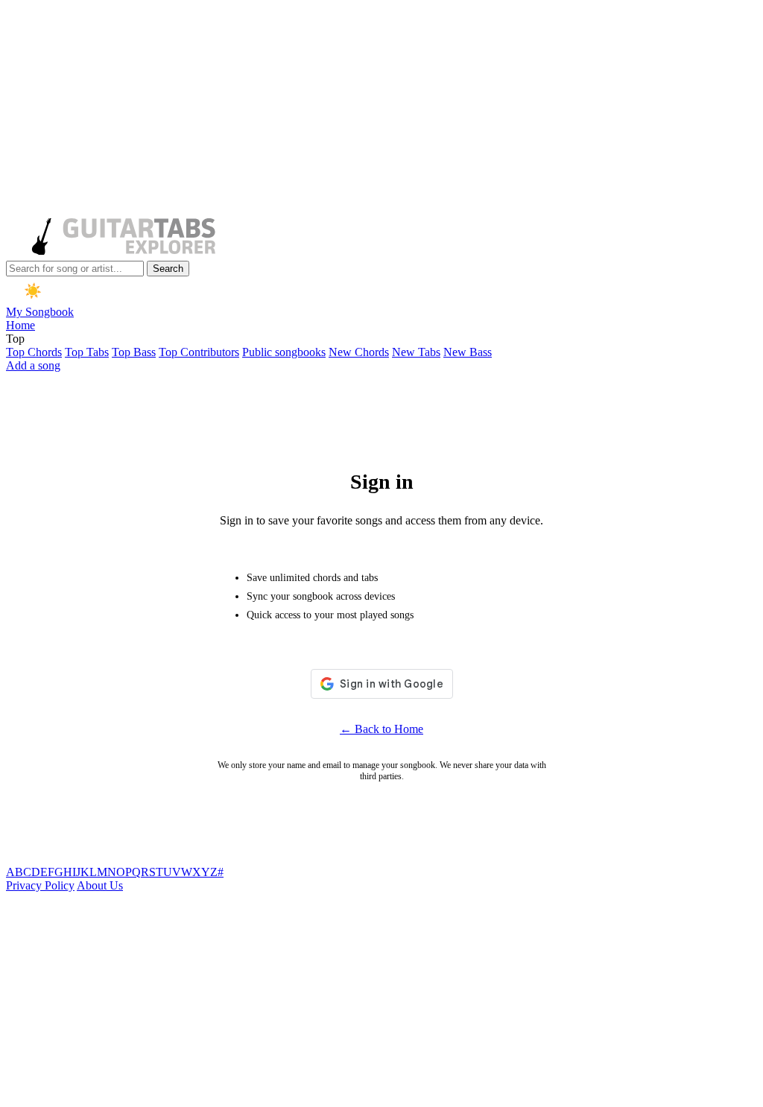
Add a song (33, 365)
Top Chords (34, 352)
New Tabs (416, 352)
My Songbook (40, 311)
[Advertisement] (381, 110)
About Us (100, 885)
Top (15, 338)
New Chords (359, 352)
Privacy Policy (40, 885)
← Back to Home (381, 729)
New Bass (467, 352)
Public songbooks (284, 352)
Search (168, 268)
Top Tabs (87, 352)
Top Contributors (199, 352)
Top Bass (134, 352)
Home (20, 325)
